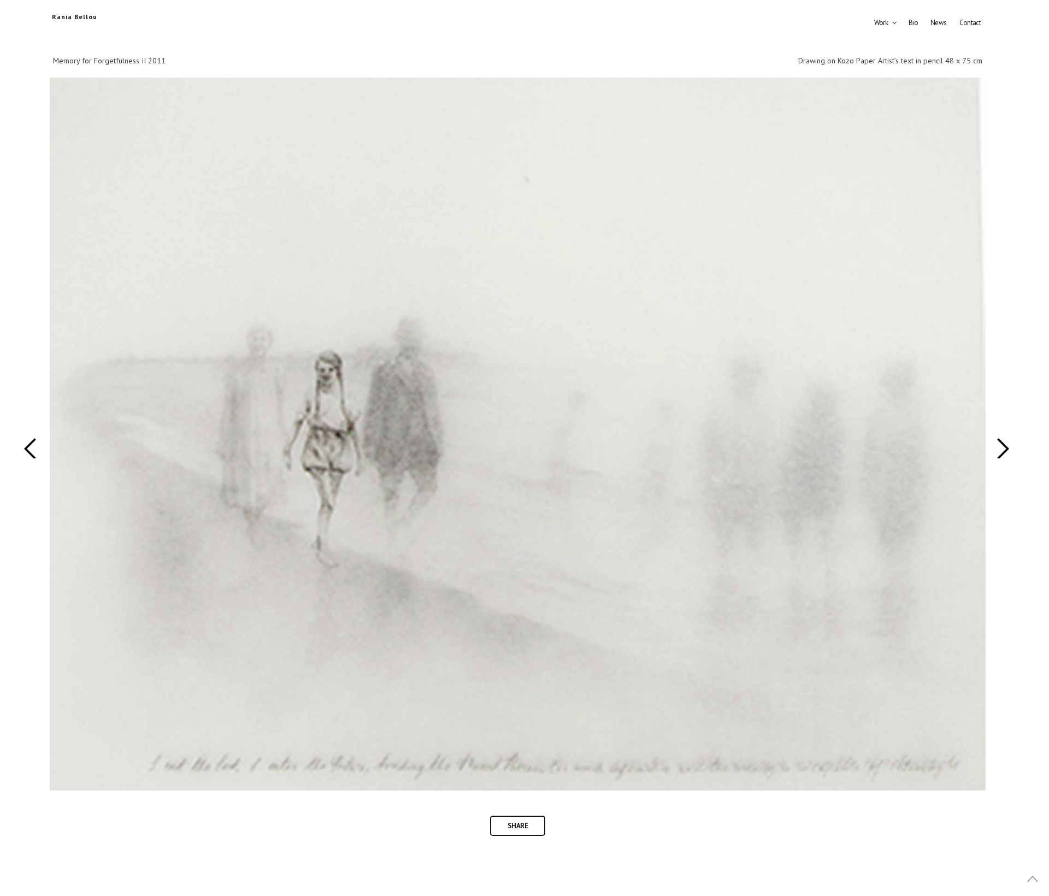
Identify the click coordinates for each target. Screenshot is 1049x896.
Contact (970, 22)
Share (518, 825)
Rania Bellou (74, 17)
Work (881, 22)
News (938, 22)
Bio (913, 22)
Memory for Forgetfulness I (1003, 448)
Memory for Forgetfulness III (31, 448)
